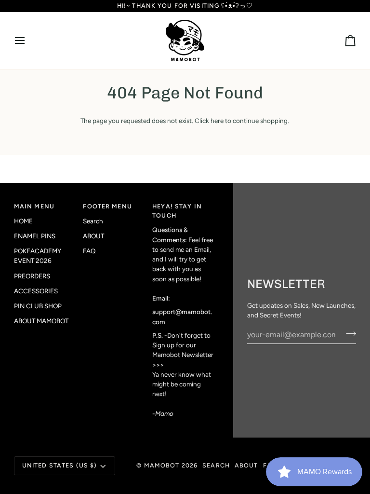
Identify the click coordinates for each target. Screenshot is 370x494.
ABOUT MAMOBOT (41, 321)
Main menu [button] (34, 206)
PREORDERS (32, 276)
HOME (23, 221)
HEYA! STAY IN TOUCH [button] (177, 211)
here (217, 120)
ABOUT (93, 236)
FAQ (89, 251)
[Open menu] (28, 40)
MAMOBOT (162, 465)
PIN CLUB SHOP (38, 306)
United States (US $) (59, 465)
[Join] (348, 333)
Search (93, 221)
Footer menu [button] (107, 206)
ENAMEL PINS (34, 236)
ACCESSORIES (36, 291)
